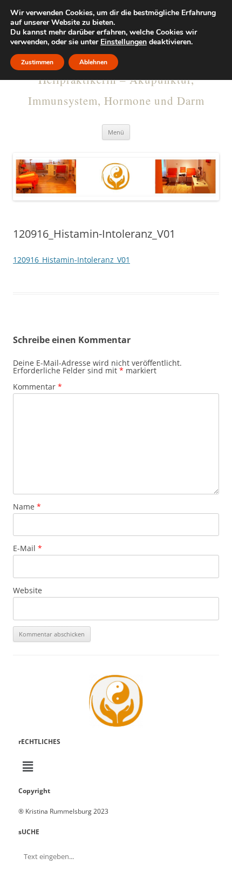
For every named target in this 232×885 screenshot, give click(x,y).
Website (27, 590)
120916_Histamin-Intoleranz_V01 (71, 259)
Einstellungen (123, 42)
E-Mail (27, 548)
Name (27, 506)
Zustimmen (37, 62)
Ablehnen (93, 62)
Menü (116, 132)
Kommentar (37, 386)
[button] (116, 766)
